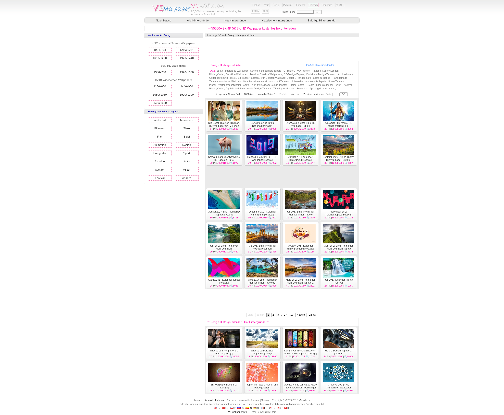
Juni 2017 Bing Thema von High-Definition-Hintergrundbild (224, 248)
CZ (234, 408)
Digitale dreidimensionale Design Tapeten (248, 88)
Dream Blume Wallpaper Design (324, 85)
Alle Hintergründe (198, 20)
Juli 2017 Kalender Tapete (339, 279)
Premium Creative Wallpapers (266, 74)
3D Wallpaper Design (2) (224, 384)
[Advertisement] (281, 49)
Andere (186, 177)
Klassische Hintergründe (277, 20)
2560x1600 (160, 102)
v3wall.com (305, 400)
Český (276, 5)
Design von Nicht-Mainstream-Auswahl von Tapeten (300, 352)
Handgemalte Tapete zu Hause (313, 78)
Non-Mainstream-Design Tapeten (269, 85)
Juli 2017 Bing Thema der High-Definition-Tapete (300, 213)
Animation (160, 144)
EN (218, 408)
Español (300, 5)
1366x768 (160, 72)
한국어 (339, 5)
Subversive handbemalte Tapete (308, 81)
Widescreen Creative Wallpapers (262, 352)
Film (159, 136)
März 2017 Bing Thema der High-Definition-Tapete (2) (262, 281)
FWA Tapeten (303, 70)
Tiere (186, 128)
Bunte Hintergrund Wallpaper (232, 70)
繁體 (265, 11)
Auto (187, 161)
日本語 (255, 11)
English (256, 5)
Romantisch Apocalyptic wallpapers (315, 88)
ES (250, 408)
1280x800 (160, 86)
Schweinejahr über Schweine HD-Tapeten (224, 158)
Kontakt (209, 400)
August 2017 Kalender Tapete (224, 279)
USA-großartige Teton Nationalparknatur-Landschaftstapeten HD (262, 126)
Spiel (187, 136)
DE (258, 408)
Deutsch (313, 5)
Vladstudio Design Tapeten (320, 74)
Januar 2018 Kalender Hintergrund (300, 158)
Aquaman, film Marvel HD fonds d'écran (338, 124)
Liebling (219, 400)
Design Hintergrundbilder (241, 35)
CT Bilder (289, 70)
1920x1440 (187, 58)
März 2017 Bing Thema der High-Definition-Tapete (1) (300, 281)
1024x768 (160, 49)
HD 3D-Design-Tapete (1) (338, 350)
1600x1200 (160, 58)
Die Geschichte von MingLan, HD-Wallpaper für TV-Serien (224, 124)
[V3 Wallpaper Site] (171, 11)
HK (288, 408)
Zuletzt (312, 314)
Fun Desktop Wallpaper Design (278, 78)
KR (273, 408)
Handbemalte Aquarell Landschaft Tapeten (266, 81)
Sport (186, 153)
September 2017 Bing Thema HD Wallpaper (338, 158)
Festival (160, 177)
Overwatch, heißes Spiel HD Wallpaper (300, 124)
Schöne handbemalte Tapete (265, 70)
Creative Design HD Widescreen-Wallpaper (338, 386)
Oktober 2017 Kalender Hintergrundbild (300, 247)
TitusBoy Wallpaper (283, 88)
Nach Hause (163, 20)
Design (186, 144)
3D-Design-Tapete (294, 74)
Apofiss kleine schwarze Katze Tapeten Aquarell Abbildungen (300, 386)
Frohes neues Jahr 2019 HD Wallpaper (262, 158)
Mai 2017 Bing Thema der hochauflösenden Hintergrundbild (262, 248)
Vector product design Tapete (233, 85)
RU (242, 408)
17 (285, 314)
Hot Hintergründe (235, 20)
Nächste (295, 94)
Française (327, 5)
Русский (287, 5)
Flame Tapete (297, 85)
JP (281, 408)
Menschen (186, 120)
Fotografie (159, 153)
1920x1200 (187, 94)
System (159, 169)
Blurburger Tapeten (248, 78)
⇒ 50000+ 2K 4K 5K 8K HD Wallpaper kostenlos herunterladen (252, 28)
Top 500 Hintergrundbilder (320, 65)
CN (226, 408)
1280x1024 (187, 49)
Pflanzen (159, 128)
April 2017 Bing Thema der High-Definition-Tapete (338, 247)
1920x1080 (187, 72)
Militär (186, 169)
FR (265, 408)
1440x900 (187, 86)
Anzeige (160, 161)
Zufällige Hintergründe (321, 20)
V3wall (222, 35)
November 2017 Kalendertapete (336, 213)
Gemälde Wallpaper (236, 74)
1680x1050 (160, 94)
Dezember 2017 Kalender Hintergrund (262, 213)
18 (291, 314)
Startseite (231, 400)
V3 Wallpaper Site (237, 412)
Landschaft (160, 120)
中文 (266, 5)
